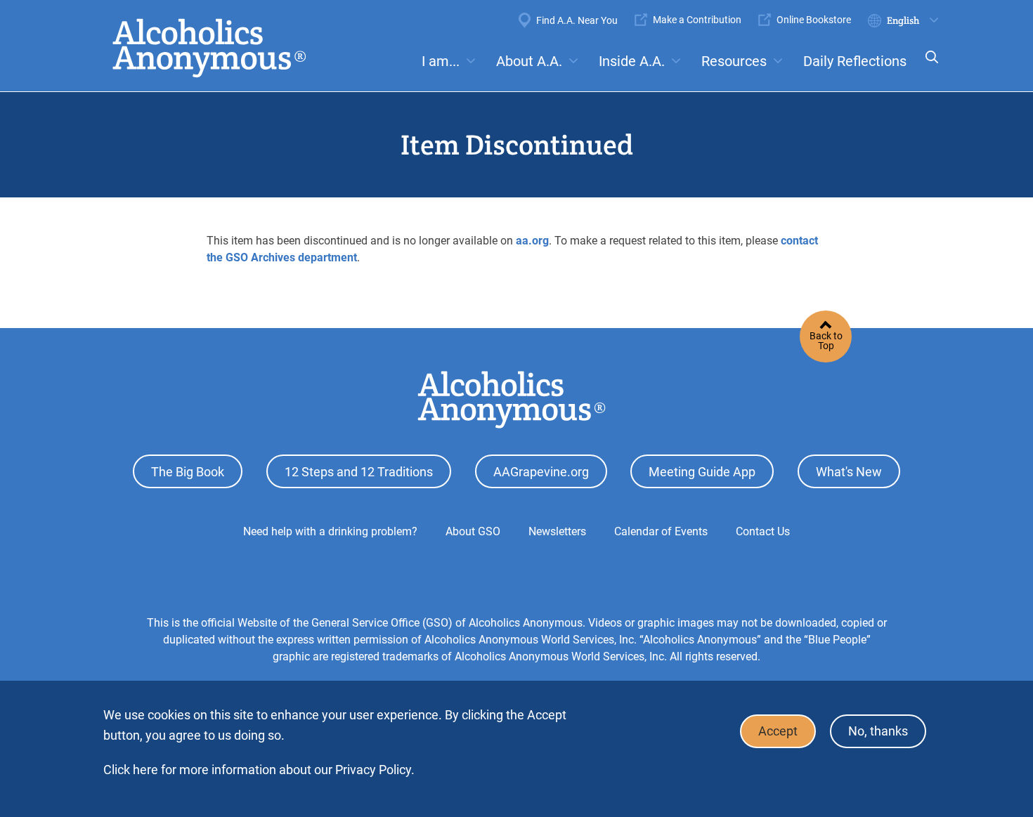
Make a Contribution (697, 19)
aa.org (532, 240)
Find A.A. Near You (577, 20)
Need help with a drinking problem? (330, 531)
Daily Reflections (855, 61)
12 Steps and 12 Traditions (359, 471)
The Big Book (187, 471)
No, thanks (878, 731)
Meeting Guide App (702, 471)
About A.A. (529, 61)
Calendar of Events (661, 531)
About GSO (473, 531)
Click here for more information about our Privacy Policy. (259, 769)
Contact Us (763, 531)
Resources (734, 61)
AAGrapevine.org (541, 471)
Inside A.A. (632, 61)
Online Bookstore (814, 19)
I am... (441, 61)
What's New (849, 471)
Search (927, 66)
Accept (778, 731)
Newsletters (557, 531)
